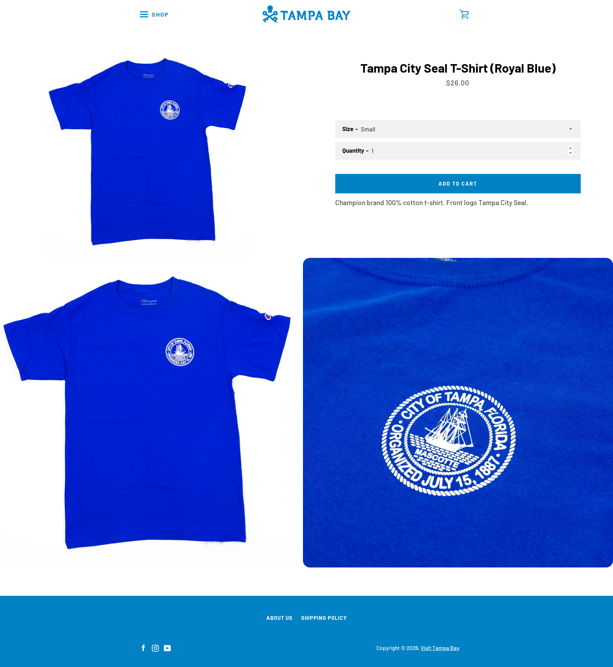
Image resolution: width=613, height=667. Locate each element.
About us (279, 618)
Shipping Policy (324, 618)
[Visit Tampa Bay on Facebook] (143, 647)
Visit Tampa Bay (440, 648)
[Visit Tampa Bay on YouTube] (167, 647)
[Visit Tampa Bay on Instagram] (155, 647)
